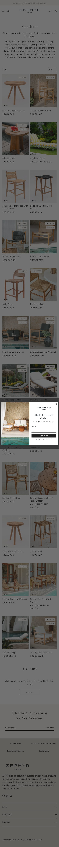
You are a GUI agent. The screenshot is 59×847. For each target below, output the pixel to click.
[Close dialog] (56, 404)
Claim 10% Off (44, 435)
